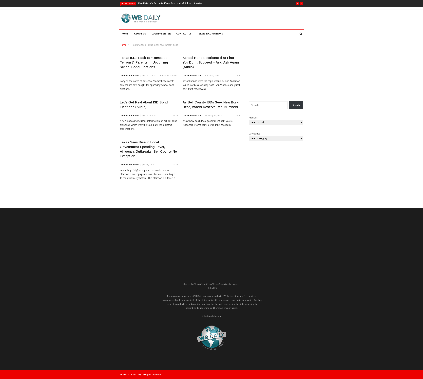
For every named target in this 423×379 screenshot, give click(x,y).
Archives (253, 117)
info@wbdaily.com (211, 315)
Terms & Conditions (210, 33)
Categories (254, 133)
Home (124, 33)
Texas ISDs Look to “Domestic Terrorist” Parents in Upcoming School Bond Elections (144, 62)
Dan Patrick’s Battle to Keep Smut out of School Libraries (170, 3)
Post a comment (170, 75)
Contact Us (184, 33)
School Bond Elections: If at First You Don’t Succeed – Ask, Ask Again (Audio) (211, 62)
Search (296, 105)
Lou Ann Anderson (129, 75)
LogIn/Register (161, 33)
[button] (297, 3)
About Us (140, 33)
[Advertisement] (227, 18)
